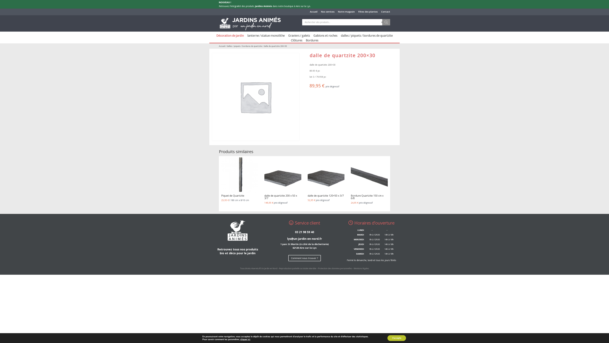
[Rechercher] (386, 22)
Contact (385, 12)
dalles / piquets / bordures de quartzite (367, 36)
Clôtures (296, 40)
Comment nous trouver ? (304, 258)
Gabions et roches (325, 36)
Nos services (327, 12)
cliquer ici (245, 339)
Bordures (312, 40)
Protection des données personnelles (335, 268)
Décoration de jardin (230, 36)
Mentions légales (361, 268)
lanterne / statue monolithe (266, 36)
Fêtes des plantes (368, 12)
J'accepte (396, 338)
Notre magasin (346, 12)
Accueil (314, 12)
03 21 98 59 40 (304, 232)
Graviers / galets (299, 36)
